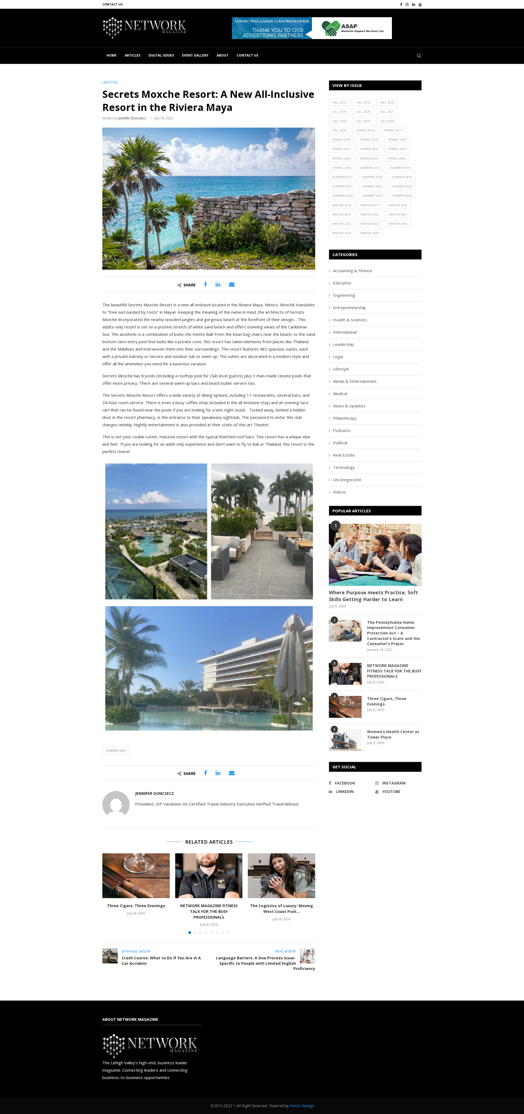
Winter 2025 (341, 233)
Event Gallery (195, 55)
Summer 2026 (402, 195)
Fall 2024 (387, 121)
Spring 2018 (341, 139)
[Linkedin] (413, 4)
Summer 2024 (342, 195)
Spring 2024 (341, 158)
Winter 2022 (341, 224)
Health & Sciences (350, 319)
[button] (312, 28)
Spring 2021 (341, 149)
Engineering (344, 295)
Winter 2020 (370, 214)
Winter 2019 (341, 214)
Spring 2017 (393, 130)
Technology (344, 467)
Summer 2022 (372, 186)
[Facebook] (401, 4)
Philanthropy (344, 418)
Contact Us (112, 4)
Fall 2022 (339, 121)
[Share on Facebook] (205, 284)
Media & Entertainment (355, 381)
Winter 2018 (398, 205)
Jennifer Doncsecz (132, 118)
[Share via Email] (232, 284)
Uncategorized (347, 479)
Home (111, 55)
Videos (339, 492)
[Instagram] (407, 4)
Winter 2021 (398, 214)
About (222, 55)
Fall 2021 (387, 112)
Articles (132, 55)
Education (342, 283)
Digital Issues (161, 55)
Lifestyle (341, 369)
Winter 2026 (370, 233)
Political (340, 442)
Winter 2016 (341, 205)
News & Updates (349, 405)
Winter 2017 (370, 205)
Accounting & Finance (352, 270)
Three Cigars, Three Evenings (136, 905)
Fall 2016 (363, 102)
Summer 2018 (372, 177)
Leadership (343, 344)
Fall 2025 (339, 130)
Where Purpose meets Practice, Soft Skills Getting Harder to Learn (373, 595)
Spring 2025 (396, 158)
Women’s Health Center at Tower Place (393, 734)
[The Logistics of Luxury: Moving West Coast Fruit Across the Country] (281, 875)
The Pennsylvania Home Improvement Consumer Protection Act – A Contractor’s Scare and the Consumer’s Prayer (393, 633)
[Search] (419, 56)
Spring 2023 (397, 149)
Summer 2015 (370, 168)
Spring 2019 (369, 139)
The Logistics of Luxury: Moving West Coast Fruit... (281, 908)
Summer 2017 (342, 177)
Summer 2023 (116, 750)
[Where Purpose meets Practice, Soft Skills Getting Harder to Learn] (375, 555)
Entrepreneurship (349, 307)
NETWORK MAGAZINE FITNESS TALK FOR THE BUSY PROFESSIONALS (208, 911)
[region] (327, 28)
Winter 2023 (370, 224)
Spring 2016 (365, 130)
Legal (338, 356)
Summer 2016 (400, 168)
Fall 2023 (363, 121)
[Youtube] (420, 4)
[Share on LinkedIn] (218, 284)
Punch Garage (302, 1105)
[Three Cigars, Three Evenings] (136, 875)
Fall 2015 (339, 102)
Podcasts (342, 430)
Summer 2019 (402, 177)
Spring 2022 (369, 149)
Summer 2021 (342, 186)
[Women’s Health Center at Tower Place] (345, 740)
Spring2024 (369, 158)
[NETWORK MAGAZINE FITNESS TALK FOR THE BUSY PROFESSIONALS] (209, 875)
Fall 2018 (387, 102)
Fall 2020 (363, 112)
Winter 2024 (398, 224)
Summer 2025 (372, 195)
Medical (340, 393)
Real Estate (344, 455)
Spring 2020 (397, 139)
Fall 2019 (339, 112)
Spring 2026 (341, 168)
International (345, 332)
